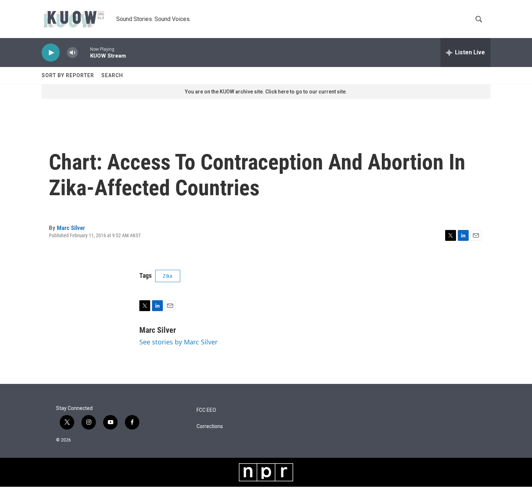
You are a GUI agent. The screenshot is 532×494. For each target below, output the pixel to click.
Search (112, 75)
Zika (168, 276)
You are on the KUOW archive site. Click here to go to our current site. (266, 92)
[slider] (84, 52)
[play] (50, 53)
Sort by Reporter (68, 75)
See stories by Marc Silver (178, 342)
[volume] (72, 53)
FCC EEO (206, 410)
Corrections (210, 426)
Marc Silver (71, 227)
